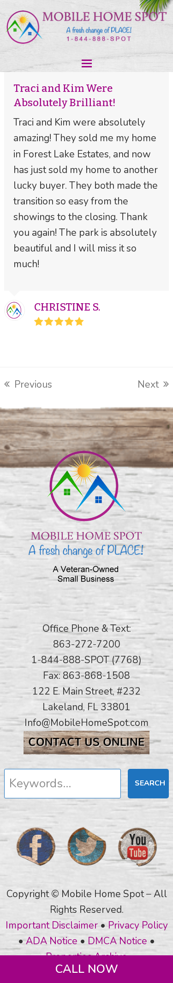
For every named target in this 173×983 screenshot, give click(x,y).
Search (150, 783)
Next (148, 385)
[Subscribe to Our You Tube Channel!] (137, 869)
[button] (87, 63)
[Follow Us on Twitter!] (86, 869)
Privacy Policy (138, 925)
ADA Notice (52, 941)
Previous (28, 385)
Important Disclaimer (52, 925)
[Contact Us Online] (86, 751)
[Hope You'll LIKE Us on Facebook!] (36, 869)
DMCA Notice (117, 941)
